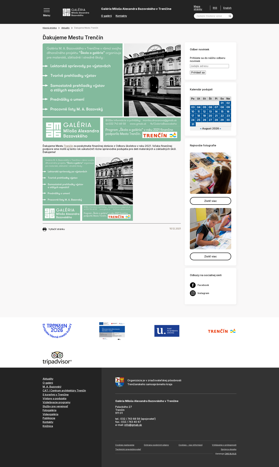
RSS (215, 7)
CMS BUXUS (230, 453)
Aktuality (65, 28)
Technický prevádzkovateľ (128, 449)
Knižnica (48, 426)
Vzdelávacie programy (56, 402)
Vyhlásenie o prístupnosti (224, 445)
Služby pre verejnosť (55, 406)
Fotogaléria (49, 410)
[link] (68, 145)
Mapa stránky (198, 7)
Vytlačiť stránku (56, 229)
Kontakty (121, 15)
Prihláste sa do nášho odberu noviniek (207, 59)
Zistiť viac (210, 201)
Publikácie (49, 418)
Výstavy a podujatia (54, 398)
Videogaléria (50, 414)
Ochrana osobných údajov (156, 445)
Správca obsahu (228, 449)
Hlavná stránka (50, 28)
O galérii (106, 15)
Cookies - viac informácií (190, 445)
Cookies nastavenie (124, 445)
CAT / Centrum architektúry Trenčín (64, 390)
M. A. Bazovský (52, 386)
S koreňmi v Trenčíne (56, 394)
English (227, 8)
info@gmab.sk (133, 424)
